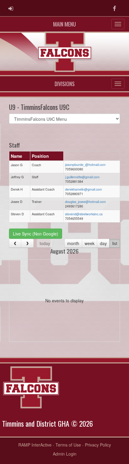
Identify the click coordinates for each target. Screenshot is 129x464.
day (103, 243)
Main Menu (64, 24)
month (73, 243)
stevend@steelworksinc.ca (84, 214)
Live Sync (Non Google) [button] (35, 234)
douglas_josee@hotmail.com (85, 201)
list (114, 243)
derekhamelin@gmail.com (83, 189)
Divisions (65, 84)
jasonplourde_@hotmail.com (85, 164)
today (45, 243)
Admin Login (64, 454)
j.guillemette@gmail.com (82, 177)
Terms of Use (68, 445)
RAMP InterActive (35, 445)
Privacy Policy (98, 445)
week (89, 243)
